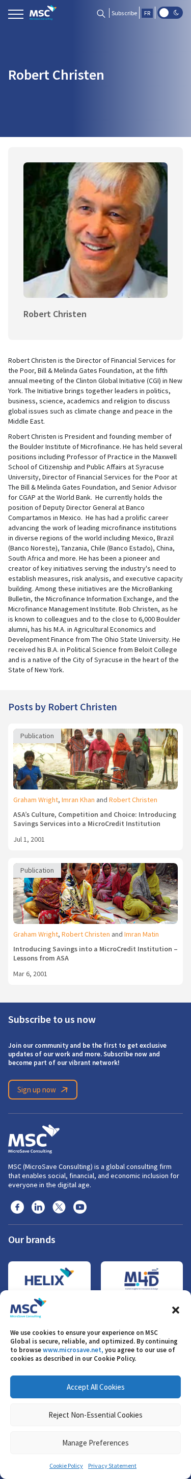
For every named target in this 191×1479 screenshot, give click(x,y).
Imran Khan (78, 799)
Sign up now (36, 1089)
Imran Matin (141, 934)
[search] (101, 13)
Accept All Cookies (96, 1387)
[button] (176, 1308)
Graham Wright (35, 799)
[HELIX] (49, 1279)
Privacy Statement (112, 1466)
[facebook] (17, 1206)
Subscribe (124, 13)
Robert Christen (133, 799)
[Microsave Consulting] (43, 12)
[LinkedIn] (38, 1206)
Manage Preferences (95, 1443)
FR (147, 13)
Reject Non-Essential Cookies (95, 1415)
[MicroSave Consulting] (34, 1137)
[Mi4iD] (142, 1279)
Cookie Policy (66, 1466)
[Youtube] (80, 1206)
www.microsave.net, (73, 1350)
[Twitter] (59, 1206)
